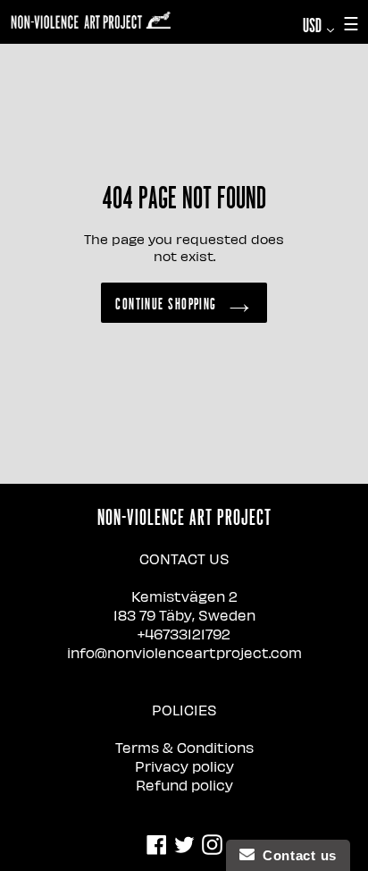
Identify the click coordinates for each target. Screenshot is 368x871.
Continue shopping (165, 302)
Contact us (296, 855)
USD (323, 24)
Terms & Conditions (184, 747)
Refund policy (184, 784)
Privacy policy (184, 765)
